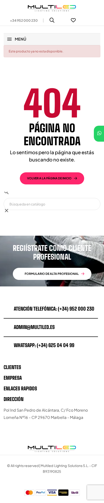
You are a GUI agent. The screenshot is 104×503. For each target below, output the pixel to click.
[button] (22, 20)
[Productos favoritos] (73, 20)
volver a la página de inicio (49, 178)
